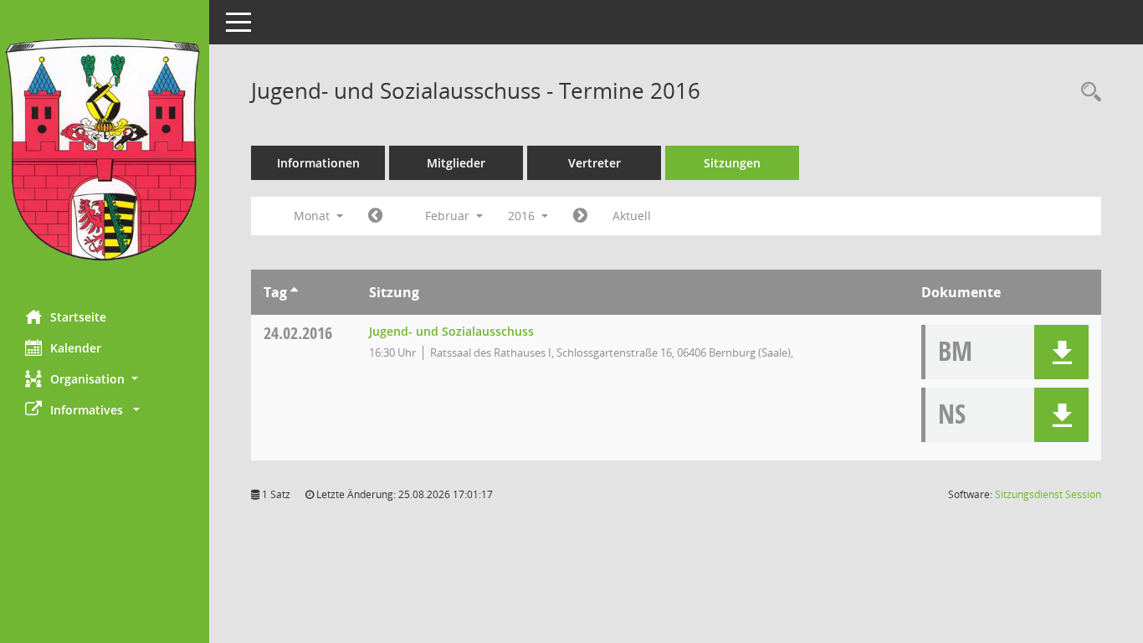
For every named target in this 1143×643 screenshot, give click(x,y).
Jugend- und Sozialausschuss (451, 331)
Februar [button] (449, 216)
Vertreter (594, 163)
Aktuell (632, 216)
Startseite (78, 317)
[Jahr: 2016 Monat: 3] (580, 216)
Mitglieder (456, 163)
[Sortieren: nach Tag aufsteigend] (294, 292)
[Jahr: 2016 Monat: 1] (375, 216)
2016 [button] (523, 216)
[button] (104, 378)
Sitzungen (732, 163)
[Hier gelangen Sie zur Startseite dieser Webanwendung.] (104, 148)
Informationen (318, 163)
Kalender (75, 348)
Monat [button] (313, 216)
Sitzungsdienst (1048, 494)
